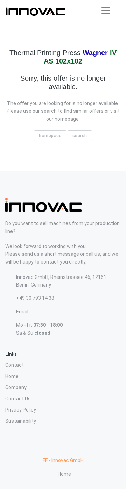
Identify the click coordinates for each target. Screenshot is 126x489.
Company (16, 387)
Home (12, 376)
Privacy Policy (20, 410)
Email (22, 311)
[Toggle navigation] (105, 10)
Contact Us (18, 398)
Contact (14, 365)
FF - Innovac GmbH (63, 460)
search (79, 135)
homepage (50, 135)
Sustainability (20, 421)
